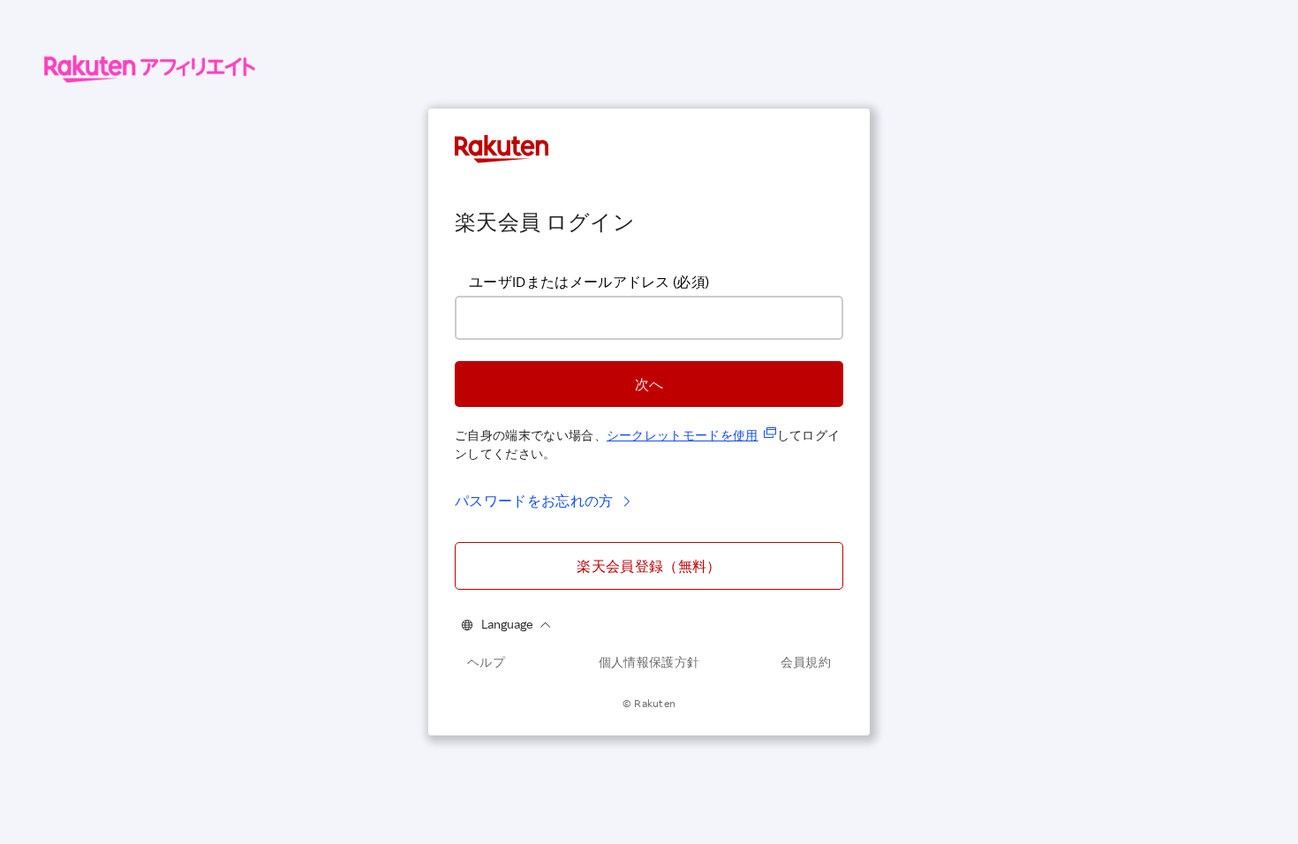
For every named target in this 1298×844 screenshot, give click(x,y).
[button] (649, 384)
